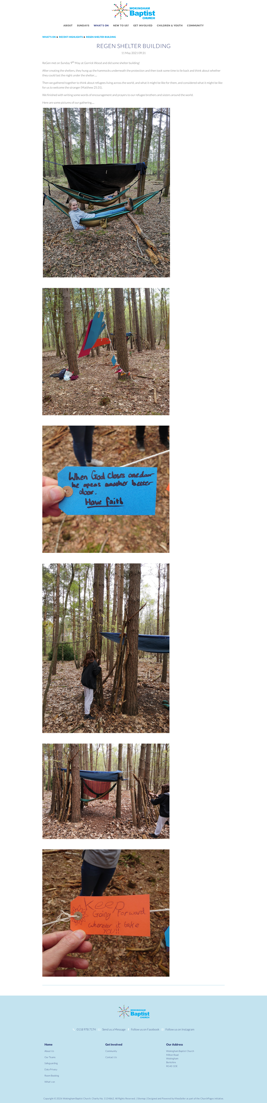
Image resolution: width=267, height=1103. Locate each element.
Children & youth (170, 25)
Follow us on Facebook (145, 1029)
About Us (49, 1051)
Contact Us (111, 1057)
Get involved (143, 25)
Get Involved (113, 1044)
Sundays (83, 25)
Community (195, 25)
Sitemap (141, 1098)
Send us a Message (114, 1029)
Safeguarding (51, 1063)
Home (48, 1044)
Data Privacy (50, 1069)
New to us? (121, 25)
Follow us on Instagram (179, 1029)
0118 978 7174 (86, 1029)
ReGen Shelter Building (101, 36)
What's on (101, 25)
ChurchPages (207, 1098)
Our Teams (50, 1057)
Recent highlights (71, 36)
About (68, 25)
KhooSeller (180, 1098)
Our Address (174, 1044)
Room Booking (51, 1075)
